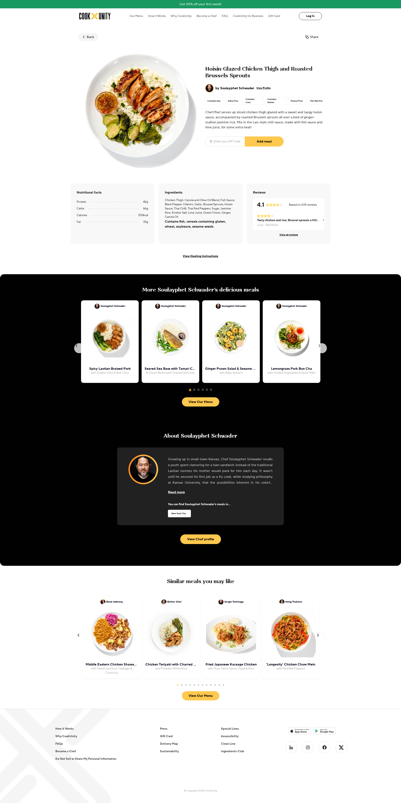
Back (90, 37)
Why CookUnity (181, 16)
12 (223, 685)
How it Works (64, 729)
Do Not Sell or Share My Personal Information (85, 759)
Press (164, 729)
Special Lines (230, 729)
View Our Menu (201, 402)
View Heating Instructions (200, 256)
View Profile (263, 88)
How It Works (157, 16)
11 (219, 685)
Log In (310, 16)
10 (215, 685)
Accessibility (230, 736)
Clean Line (228, 744)
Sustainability (169, 751)
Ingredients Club (232, 751)
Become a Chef (207, 16)
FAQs (59, 744)
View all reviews (288, 234)
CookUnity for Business (248, 16)
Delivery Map (169, 744)
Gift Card (274, 16)
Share (314, 37)
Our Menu (136, 16)
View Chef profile (200, 539)
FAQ (225, 16)
